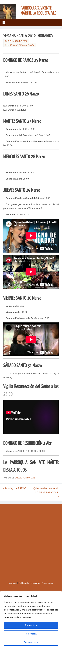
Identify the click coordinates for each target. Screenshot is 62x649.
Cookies (12, 583)
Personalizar (31, 633)
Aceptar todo (31, 625)
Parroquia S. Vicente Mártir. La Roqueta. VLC (38, 10)
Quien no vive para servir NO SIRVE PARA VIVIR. (46, 492)
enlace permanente (25, 478)
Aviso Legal (47, 583)
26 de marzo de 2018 (16, 41)
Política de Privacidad (29, 583)
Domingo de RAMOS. (15, 488)
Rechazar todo (31, 642)
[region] (31, 620)
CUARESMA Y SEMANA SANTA (20, 45)
